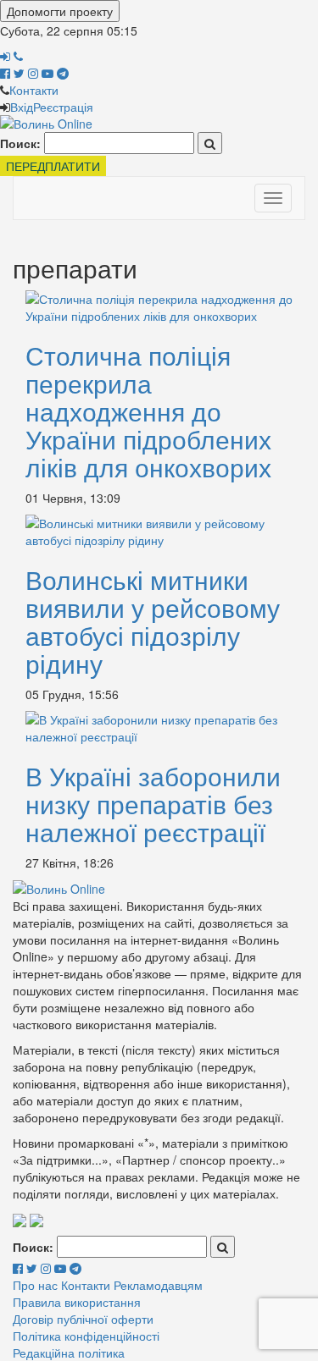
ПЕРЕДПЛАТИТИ (53, 165)
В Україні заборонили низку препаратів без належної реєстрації (153, 804)
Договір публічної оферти (83, 1318)
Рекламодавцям (158, 1284)
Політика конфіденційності (86, 1335)
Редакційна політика (69, 1352)
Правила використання (77, 1301)
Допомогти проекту (60, 11)
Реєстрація (63, 106)
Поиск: (20, 143)
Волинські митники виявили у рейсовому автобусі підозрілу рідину (152, 621)
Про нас (35, 1284)
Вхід (21, 106)
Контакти (34, 89)
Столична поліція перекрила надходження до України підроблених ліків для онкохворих (148, 411)
